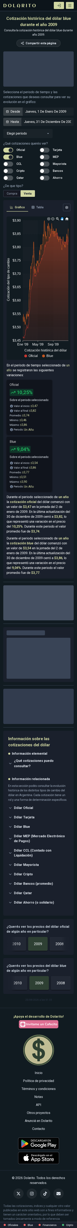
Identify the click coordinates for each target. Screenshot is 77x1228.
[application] (38, 288)
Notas (38, 1163)
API (38, 1171)
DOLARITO (20, 5)
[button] (70, 5)
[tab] (17, 207)
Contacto (38, 1195)
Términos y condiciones (39, 1155)
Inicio (39, 1139)
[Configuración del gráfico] (66, 207)
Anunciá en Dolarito (38, 1187)
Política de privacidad (38, 1147)
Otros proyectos (38, 1179)
